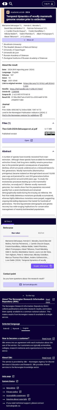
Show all (30, 40)
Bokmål (6, 329)
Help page (6, 376)
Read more (48, 300)
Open (27, 140)
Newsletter (10, 388)
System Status (8, 381)
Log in (47, 4)
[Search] (10, 3)
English (26, 328)
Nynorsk (16, 329)
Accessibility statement (16, 395)
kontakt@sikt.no (13, 406)
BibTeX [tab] (41, 233)
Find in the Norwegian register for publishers (20, 115)
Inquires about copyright (16, 399)
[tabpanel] (28, 250)
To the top (30, 296)
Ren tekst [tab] (16, 233)
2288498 (15, 92)
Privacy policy (12, 392)
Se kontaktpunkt (30, 285)
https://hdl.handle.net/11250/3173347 (26, 89)
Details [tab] (8, 221)
